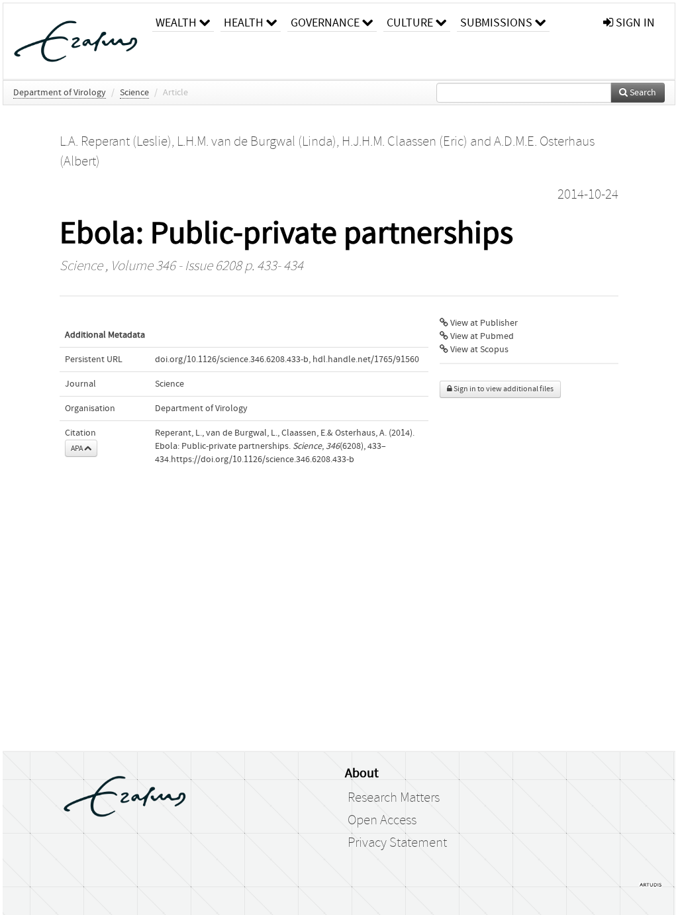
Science (134, 92)
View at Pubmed (481, 336)
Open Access (382, 820)
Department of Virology (59, 92)
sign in (634, 23)
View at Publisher (483, 323)
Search (642, 92)
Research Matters (394, 798)
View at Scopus (478, 349)
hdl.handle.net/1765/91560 (366, 359)
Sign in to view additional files (503, 389)
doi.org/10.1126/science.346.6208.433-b (232, 359)
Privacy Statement (397, 843)
